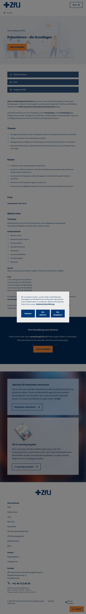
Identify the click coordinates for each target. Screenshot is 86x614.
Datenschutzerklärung (45, 304)
